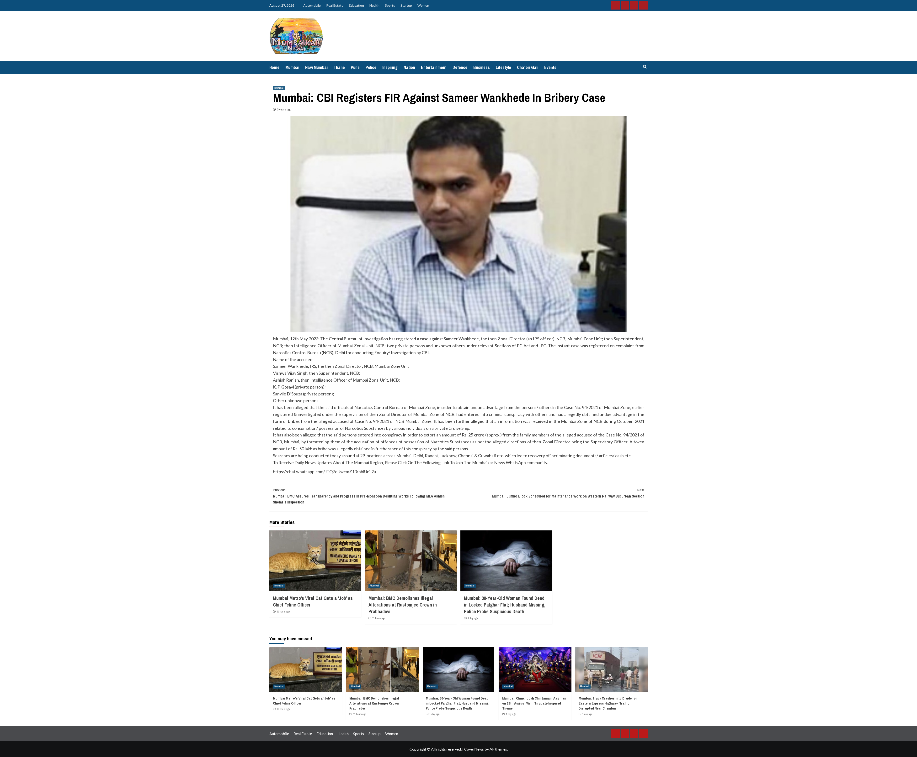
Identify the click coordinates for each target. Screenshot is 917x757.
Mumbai (292, 67)
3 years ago (284, 109)
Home (274, 67)
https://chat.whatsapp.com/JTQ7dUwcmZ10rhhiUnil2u (324, 471)
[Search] (645, 67)
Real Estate (334, 5)
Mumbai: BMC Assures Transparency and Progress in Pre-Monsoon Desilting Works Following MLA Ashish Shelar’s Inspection (359, 496)
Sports (390, 5)
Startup (406, 5)
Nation (409, 67)
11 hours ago (283, 611)
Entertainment (434, 67)
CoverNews (474, 749)
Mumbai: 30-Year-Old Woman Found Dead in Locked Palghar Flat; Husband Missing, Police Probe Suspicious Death (504, 605)
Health (374, 5)
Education (356, 5)
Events (550, 67)
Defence (460, 67)
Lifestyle (503, 67)
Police (371, 67)
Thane (339, 67)
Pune (355, 67)
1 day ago (473, 618)
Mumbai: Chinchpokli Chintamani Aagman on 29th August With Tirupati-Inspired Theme (534, 703)
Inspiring (390, 67)
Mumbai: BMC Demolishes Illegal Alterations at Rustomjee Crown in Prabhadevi (402, 605)
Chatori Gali (527, 67)
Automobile (312, 5)
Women (423, 5)
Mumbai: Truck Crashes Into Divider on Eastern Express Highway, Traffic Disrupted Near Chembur (608, 703)
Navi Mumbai (316, 67)
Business (481, 67)
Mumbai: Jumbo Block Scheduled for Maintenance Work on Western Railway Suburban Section (568, 493)
